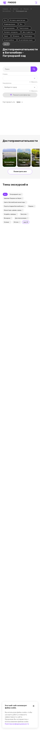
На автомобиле (9, 40)
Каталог (15, 9)
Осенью (7, 222)
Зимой (6, 36)
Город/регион (7, 83)
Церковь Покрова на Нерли (13, 198)
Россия (26, 9)
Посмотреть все (20, 171)
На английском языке (26, 40)
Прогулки (24, 214)
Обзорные (17, 36)
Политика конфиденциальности (17, 724)
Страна (5, 74)
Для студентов (28, 32)
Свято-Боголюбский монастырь (15, 202)
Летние (17, 222)
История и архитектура (18, 20)
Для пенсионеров (21, 218)
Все (5, 20)
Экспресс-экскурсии (11, 32)
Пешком (31, 206)
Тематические (24, 28)
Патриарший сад (16, 194)
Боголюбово (7, 11)
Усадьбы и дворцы (10, 214)
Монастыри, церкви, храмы (13, 210)
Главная (5, 9)
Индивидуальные (10, 24)
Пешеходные (29, 36)
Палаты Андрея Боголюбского (14, 206)
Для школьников (10, 28)
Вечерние (8, 218)
